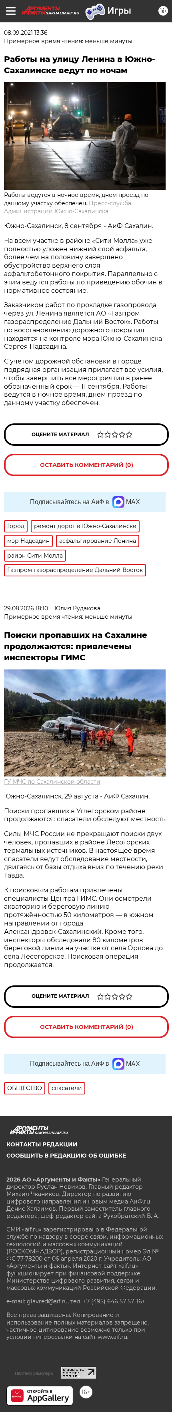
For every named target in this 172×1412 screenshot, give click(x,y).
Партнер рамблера (34, 1373)
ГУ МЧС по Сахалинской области (52, 781)
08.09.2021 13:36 (26, 32)
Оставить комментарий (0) (86, 465)
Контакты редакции (42, 1144)
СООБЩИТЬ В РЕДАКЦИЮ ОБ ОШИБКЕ (66, 1155)
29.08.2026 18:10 (26, 608)
